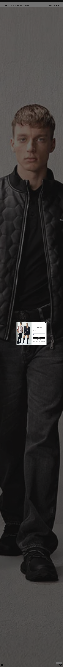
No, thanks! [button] (39, 339)
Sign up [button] (39, 337)
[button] (45, 322)
